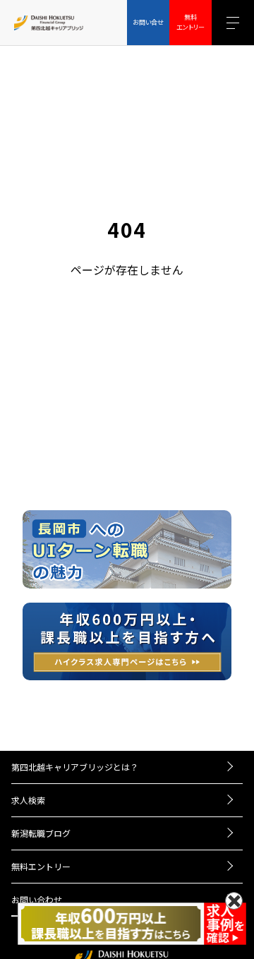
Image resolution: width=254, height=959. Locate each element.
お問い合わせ (36, 899)
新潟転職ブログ (41, 833)
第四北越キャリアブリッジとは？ (74, 767)
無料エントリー (41, 866)
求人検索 (28, 800)
